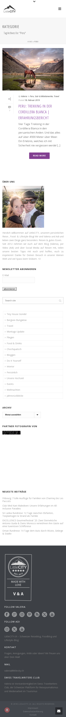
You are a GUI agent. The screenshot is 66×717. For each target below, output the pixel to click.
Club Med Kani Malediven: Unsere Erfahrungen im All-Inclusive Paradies (29, 507)
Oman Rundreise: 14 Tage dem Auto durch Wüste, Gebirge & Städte (32, 532)
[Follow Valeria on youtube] (52, 614)
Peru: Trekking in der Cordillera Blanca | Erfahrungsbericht (35, 111)
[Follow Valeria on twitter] (44, 614)
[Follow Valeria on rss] (37, 614)
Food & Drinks (14, 343)
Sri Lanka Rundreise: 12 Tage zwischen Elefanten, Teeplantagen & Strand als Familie (28, 514)
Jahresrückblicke (15, 395)
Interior (10, 366)
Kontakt (33, 715)
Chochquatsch (14, 349)
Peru (32, 96)
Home (30, 41)
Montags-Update (15, 331)
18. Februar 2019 (32, 100)
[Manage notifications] (7, 710)
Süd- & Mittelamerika (44, 96)
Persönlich (12, 372)
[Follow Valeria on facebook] (6, 614)
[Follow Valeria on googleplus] (14, 614)
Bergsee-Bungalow (17, 320)
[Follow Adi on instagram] (6, 629)
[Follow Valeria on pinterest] (29, 614)
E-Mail (5, 275)
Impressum (33, 708)
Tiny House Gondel (16, 314)
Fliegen (10, 337)
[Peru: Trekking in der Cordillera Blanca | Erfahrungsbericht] (33, 69)
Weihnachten (13, 389)
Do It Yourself (14, 360)
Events (10, 383)
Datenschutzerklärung (33, 711)
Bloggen (11, 354)
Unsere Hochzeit (15, 378)
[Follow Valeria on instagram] (22, 614)
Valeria (24, 96)
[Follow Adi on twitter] (14, 629)
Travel (56, 96)
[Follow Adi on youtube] (22, 629)
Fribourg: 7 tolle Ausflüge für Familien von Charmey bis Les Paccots (32, 500)
